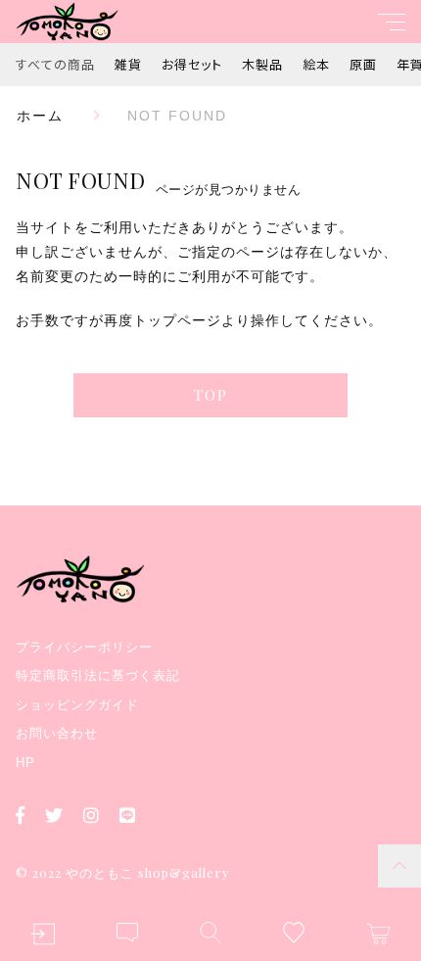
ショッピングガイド (77, 704)
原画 (363, 64)
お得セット (192, 64)
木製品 (262, 64)
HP (25, 762)
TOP (211, 395)
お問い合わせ (57, 733)
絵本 (316, 64)
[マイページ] (43, 934)
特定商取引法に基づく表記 (98, 675)
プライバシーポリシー (84, 647)
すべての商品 (55, 64)
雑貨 (128, 64)
